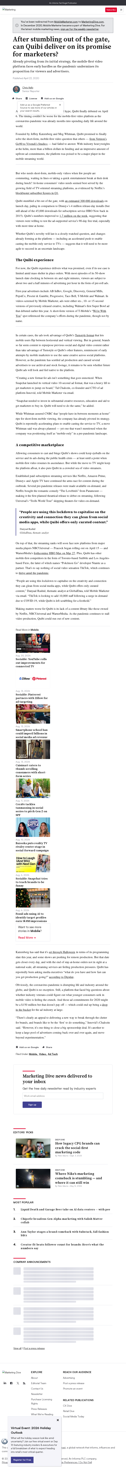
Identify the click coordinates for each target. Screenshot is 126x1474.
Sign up (32, 1104)
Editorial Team (38, 1383)
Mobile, (33, 1054)
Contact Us (37, 1388)
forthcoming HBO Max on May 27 (54, 553)
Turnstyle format (84, 335)
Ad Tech (53, 1054)
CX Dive (67, 1405)
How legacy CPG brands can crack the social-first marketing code (77, 1147)
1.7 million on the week (73, 216)
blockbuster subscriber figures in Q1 (37, 193)
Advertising (69, 1377)
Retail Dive (68, 1411)
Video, (43, 1054)
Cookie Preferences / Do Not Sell (74, 1462)
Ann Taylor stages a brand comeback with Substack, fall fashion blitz (65, 1233)
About (34, 1377)
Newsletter (37, 1394)
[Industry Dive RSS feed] (24, 1383)
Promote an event (73, 1388)
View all (17, 1348)
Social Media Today (73, 1416)
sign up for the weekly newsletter (79, 29)
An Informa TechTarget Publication (63, 3)
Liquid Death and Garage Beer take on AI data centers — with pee (65, 1209)
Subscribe (111, 10)
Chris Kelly (27, 87)
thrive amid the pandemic (33, 573)
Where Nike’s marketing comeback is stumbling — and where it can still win (78, 1178)
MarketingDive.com (93, 21)
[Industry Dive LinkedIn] (5, 1383)
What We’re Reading (42, 1414)
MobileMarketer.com (66, 21)
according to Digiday (61, 977)
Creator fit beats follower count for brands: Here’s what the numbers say (62, 1246)
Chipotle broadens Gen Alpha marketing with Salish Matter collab (62, 1220)
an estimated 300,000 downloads (84, 201)
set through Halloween (62, 952)
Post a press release (34, 1348)
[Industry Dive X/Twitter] (17, 1383)
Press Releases (39, 1408)
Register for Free (22, 1459)
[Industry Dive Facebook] (11, 1383)
